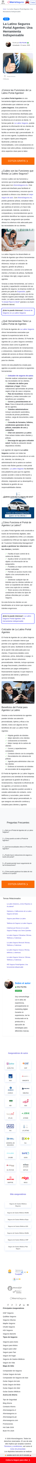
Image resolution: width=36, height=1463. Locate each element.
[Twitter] (12, 1305)
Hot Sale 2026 (8, 1427)
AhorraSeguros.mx (25, 198)
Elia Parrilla (23, 42)
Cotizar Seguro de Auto (12, 1374)
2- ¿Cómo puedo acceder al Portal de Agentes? (15, 839)
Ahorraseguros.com (10, 1420)
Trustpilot (18, 1274)
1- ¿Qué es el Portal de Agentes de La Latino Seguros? (17, 831)
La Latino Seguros (21, 123)
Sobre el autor (23, 983)
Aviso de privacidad (17, 1449)
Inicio (4, 9)
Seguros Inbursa (9, 1320)
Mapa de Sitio (8, 1366)
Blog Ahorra (7, 1403)
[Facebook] (8, 1305)
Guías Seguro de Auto (11, 1381)
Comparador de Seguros (12, 1371)
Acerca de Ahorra (10, 1395)
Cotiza (33, 2)
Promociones (8, 1424)
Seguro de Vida (9, 1363)
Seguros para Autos (10, 1342)
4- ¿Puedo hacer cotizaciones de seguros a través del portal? (17, 856)
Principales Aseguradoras (13, 1308)
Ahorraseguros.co (10, 1413)
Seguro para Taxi (9, 1352)
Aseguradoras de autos (18, 1053)
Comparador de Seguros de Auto (15, 1378)
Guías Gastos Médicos (11, 1392)
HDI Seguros (8, 1330)
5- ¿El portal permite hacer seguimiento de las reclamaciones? (16, 864)
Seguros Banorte (9, 1334)
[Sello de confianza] (17, 1292)
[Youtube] (28, 1305)
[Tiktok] (20, 1305)
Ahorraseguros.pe (10, 1417)
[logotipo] (18, 1299)
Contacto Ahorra (9, 1407)
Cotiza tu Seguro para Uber (17, 1460)
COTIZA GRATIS (17, 161)
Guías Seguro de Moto (11, 1385)
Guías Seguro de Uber (11, 1388)
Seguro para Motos (10, 1345)
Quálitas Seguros (9, 1317)
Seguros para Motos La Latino (16, 918)
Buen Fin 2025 (8, 1431)
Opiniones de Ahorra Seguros (19, 1271)
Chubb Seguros (9, 1327)
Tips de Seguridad (10, 1400)
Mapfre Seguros (9, 1323)
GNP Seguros (8, 1313)
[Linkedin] (24, 1305)
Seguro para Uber (10, 1349)
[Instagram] (16, 1305)
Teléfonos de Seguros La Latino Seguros (19, 923)
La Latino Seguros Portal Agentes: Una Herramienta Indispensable (17, 618)
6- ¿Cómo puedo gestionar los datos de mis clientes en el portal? (17, 872)
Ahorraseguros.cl (9, 1410)
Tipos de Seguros (10, 1337)
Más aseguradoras (18, 1194)
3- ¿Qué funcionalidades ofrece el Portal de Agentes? (17, 848)
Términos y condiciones (13, 1446)
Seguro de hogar (9, 1356)
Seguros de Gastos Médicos (14, 1359)
